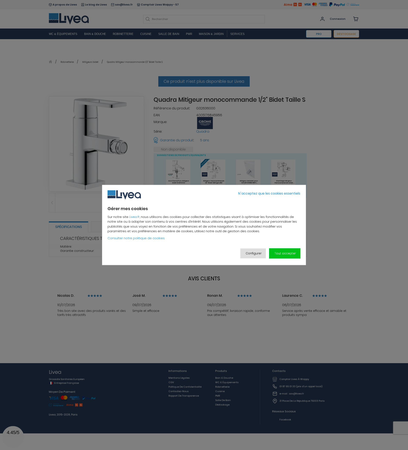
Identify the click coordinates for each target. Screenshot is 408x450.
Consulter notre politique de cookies (136, 238)
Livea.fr (134, 217)
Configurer (254, 253)
